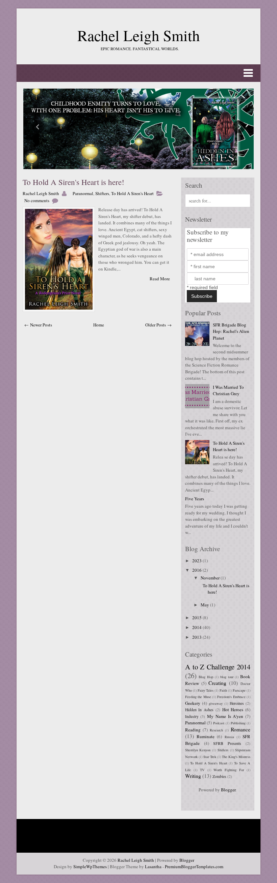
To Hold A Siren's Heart (132, 193)
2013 (197, 637)
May (205, 605)
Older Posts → (158, 325)
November (211, 578)
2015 (197, 617)
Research (216, 730)
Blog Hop (206, 676)
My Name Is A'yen (225, 716)
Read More (160, 279)
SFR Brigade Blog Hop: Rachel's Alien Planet (231, 331)
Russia (229, 736)
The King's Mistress (236, 756)
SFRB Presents (227, 743)
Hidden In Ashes (199, 709)
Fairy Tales (205, 690)
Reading (193, 730)
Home (98, 325)
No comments (36, 200)
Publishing (238, 723)
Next (238, 126)
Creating (217, 683)
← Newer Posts (38, 325)
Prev (38, 126)
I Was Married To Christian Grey (228, 390)
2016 (197, 570)
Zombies (219, 776)
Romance (240, 729)
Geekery (192, 703)
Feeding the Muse (198, 696)
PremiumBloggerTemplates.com (194, 866)
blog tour (226, 676)
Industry (192, 716)
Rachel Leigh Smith (138, 35)
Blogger (228, 790)
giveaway (216, 703)
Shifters (102, 193)
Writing (193, 775)
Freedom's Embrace (231, 696)
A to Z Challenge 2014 (218, 666)
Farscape (239, 690)
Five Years (194, 499)
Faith (223, 690)
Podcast (218, 723)
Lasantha (153, 866)
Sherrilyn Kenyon (198, 750)
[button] (138, 73)
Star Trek (209, 756)
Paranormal (83, 193)
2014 (197, 627)
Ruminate (206, 736)
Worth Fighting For (228, 769)
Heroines (237, 703)
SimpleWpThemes (90, 866)
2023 (197, 561)
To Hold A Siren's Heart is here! (73, 182)
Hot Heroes (233, 709)
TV (202, 769)
